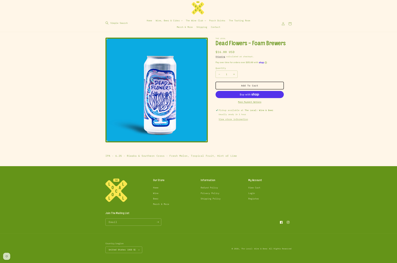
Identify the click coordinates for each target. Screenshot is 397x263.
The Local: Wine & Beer (254, 248)
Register (253, 198)
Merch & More (161, 204)
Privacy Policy (210, 193)
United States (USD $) (122, 249)
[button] (116, 23)
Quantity (221, 68)
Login (251, 193)
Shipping (220, 56)
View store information (233, 119)
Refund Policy (209, 187)
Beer (155, 198)
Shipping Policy (211, 198)
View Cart (254, 187)
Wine (155, 193)
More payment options (249, 102)
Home (155, 187)
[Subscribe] (157, 222)
